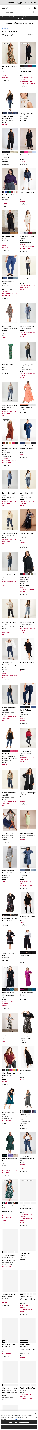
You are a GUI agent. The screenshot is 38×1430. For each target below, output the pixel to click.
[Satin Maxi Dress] (28, 139)
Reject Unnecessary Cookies (19, 1422)
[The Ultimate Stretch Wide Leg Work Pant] (28, 1190)
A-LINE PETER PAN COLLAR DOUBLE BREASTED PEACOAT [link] (9, 1258)
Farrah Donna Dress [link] (27, 408)
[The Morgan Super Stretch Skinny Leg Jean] (10, 649)
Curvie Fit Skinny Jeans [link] (8, 283)
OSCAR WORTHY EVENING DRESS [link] (8, 835)
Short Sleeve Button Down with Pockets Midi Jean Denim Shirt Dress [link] (9, 1392)
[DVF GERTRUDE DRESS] (10, 351)
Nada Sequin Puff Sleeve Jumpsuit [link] (8, 995)
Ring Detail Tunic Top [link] (27, 1389)
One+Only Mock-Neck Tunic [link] (26, 579)
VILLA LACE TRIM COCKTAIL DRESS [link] (8, 955)
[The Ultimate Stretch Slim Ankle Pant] (28, 53)
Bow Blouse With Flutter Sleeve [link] (8, 197)
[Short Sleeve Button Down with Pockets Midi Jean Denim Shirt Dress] (10, 1372)
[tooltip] (4, 2)
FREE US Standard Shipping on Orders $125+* (19, 17)
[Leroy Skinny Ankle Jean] (28, 351)
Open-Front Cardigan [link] (28, 793)
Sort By (14, 35)
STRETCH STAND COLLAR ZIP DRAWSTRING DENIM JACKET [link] (27, 1348)
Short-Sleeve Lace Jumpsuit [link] (8, 157)
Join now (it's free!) (28, 23)
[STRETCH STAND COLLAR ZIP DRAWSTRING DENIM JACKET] (28, 1329)
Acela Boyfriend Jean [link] (27, 280)
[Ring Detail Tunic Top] (28, 1372)
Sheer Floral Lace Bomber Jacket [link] (8, 118)
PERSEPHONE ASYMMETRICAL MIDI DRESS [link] (9, 329)
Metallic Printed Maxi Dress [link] (9, 68)
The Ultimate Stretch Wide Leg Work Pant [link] (27, 1208)
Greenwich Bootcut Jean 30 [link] (9, 624)
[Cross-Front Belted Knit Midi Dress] (10, 1329)
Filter (6, 35)
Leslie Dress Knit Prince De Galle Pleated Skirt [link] (8, 873)
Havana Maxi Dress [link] (9, 1207)
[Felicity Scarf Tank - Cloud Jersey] (28, 100)
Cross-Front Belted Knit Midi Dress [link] (9, 1346)
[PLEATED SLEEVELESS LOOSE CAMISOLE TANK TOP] (10, 738)
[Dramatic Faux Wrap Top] (28, 179)
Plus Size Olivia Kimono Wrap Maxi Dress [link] (26, 1118)
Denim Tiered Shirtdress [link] (25, 875)
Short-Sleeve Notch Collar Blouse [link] (9, 1075)
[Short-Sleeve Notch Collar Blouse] (10, 1057)
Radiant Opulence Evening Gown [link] (26, 1038)
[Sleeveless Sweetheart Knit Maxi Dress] (10, 430)
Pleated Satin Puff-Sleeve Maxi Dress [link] (27, 448)
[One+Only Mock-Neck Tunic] (28, 561)
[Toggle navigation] (3, 8)
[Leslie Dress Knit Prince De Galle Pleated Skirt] (10, 857)
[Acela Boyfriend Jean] (28, 265)
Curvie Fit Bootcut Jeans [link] (26, 712)
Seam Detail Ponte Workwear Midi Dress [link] (27, 1299)
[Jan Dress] (10, 1022)
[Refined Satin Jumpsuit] (28, 939)
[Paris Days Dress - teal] (10, 1099)
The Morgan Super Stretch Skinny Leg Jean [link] (9, 665)
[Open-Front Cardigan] (28, 779)
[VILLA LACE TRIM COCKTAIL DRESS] (10, 939)
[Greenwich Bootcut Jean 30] (10, 608)
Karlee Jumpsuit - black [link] (26, 1072)
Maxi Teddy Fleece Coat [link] (8, 238)
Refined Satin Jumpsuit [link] (25, 957)
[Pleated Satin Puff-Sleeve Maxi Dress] (28, 430)
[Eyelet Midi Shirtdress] (28, 221)
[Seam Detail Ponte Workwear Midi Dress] (28, 1281)
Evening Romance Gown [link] (26, 995)
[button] (30, 7)
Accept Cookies (19, 1427)
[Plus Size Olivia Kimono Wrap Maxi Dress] (28, 1099)
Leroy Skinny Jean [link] (26, 752)
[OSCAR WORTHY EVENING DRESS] (10, 820)
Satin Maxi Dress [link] (26, 156)
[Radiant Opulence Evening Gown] (28, 1022)
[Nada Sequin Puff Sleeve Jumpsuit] (10, 977)
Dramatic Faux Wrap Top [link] (27, 194)
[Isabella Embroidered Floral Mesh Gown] (10, 902)
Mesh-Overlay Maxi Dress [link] (27, 535)
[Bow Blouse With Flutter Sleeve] (10, 179)
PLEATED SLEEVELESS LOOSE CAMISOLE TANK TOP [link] (9, 757)
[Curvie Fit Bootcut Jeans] (28, 694)
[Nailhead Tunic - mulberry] (28, 1240)
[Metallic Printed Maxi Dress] (10, 53)
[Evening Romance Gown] (28, 977)
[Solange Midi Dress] (28, 819)
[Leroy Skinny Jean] (28, 738)
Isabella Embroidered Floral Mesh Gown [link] (9, 920)
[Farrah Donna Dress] (28, 392)
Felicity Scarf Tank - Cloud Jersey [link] (27, 116)
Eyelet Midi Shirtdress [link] (27, 237)
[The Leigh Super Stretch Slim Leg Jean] (28, 1143)
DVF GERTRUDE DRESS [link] (7, 368)
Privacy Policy (18, 1419)
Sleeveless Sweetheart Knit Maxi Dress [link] (9, 449)
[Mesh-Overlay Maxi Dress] (28, 520)
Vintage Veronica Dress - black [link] (8, 1296)
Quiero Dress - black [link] (27, 917)
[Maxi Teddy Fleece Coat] (10, 221)
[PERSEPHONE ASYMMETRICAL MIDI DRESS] (10, 313)
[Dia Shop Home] (9, 8)
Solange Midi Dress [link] (28, 834)
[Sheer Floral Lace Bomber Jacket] (10, 100)
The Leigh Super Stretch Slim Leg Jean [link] (27, 1158)
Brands (6, 28)
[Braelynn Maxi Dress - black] (28, 649)
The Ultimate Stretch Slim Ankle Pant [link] (27, 71)
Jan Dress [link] (7, 1037)
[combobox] (19, 12)
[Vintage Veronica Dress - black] (10, 1281)
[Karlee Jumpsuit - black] (28, 1057)
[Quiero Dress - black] (28, 903)
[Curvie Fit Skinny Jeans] (10, 266)
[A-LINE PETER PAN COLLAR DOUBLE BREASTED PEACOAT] (10, 1240)
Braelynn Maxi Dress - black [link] (28, 664)
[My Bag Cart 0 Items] (35, 7)
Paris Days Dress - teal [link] (8, 1114)
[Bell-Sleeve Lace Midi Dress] (10, 1143)
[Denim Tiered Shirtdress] (28, 857)
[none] (10, 53)
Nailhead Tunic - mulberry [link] (26, 1255)
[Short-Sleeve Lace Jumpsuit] (10, 139)
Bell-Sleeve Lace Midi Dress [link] (9, 1160)
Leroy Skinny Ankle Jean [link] (26, 367)
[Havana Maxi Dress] (10, 1190)
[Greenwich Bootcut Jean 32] (10, 694)
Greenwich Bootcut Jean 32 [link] (9, 710)
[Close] (35, 1413)
